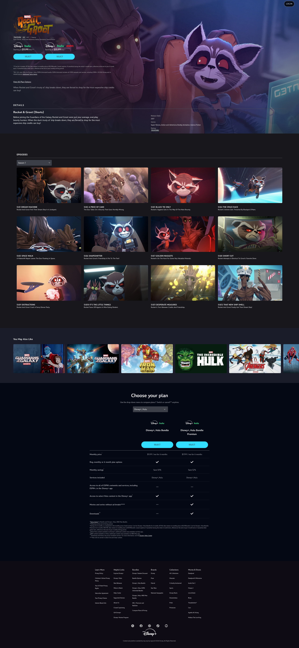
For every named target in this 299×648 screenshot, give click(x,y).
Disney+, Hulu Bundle (138, 583)
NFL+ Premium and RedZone (138, 604)
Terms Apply (94, 522)
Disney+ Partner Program (121, 617)
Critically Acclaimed (175, 583)
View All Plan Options (22, 82)
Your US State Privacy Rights (101, 587)
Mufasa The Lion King (194, 617)
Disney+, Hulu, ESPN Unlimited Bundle (138, 589)
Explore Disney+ (118, 573)
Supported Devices (119, 598)
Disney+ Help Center (146, 535)
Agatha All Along (193, 612)
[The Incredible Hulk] (201, 358)
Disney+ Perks (118, 578)
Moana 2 (190, 588)
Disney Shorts (173, 593)
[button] (121, 570)
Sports (171, 588)
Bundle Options (137, 578)
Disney (153, 573)
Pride (171, 603)
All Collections (173, 573)
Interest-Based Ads (100, 603)
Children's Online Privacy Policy (102, 579)
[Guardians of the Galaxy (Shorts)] (39, 358)
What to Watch (118, 588)
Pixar (152, 578)
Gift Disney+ (117, 612)
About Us (116, 603)
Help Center (117, 593)
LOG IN (289, 4)
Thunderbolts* (192, 603)
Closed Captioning (119, 608)
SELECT (28, 56)
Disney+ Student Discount (140, 573)
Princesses (172, 608)
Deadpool (191, 573)
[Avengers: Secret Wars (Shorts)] (255, 358)
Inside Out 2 (191, 583)
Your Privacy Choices (101, 598)
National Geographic (157, 593)
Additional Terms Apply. (30, 74)
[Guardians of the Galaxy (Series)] (93, 358)
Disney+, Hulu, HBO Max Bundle (139, 597)
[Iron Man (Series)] (147, 358)
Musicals (172, 578)
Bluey (189, 598)
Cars (189, 608)
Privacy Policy (99, 573)
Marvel (153, 583)
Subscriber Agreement (101, 593)
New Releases (118, 583)
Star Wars (154, 588)
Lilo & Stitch (191, 593)
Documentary (173, 598)
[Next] (294, 358)
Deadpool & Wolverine (195, 578)
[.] (132, 625)
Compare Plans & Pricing (139, 610)
